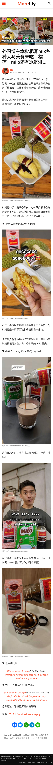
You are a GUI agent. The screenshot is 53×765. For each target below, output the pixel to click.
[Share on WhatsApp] (26, 724)
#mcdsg (22, 696)
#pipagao (28, 674)
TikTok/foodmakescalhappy (24, 714)
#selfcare (20, 678)
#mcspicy (41, 696)
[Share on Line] (37, 724)
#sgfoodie (10, 674)
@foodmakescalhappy (18, 671)
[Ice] (5, 71)
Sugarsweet (31, 678)
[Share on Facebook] (14, 724)
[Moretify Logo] (26, 4)
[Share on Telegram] (31, 724)
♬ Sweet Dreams (38, 700)
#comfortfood (41, 674)
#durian (20, 674)
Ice (12, 70)
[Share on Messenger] (20, 724)
